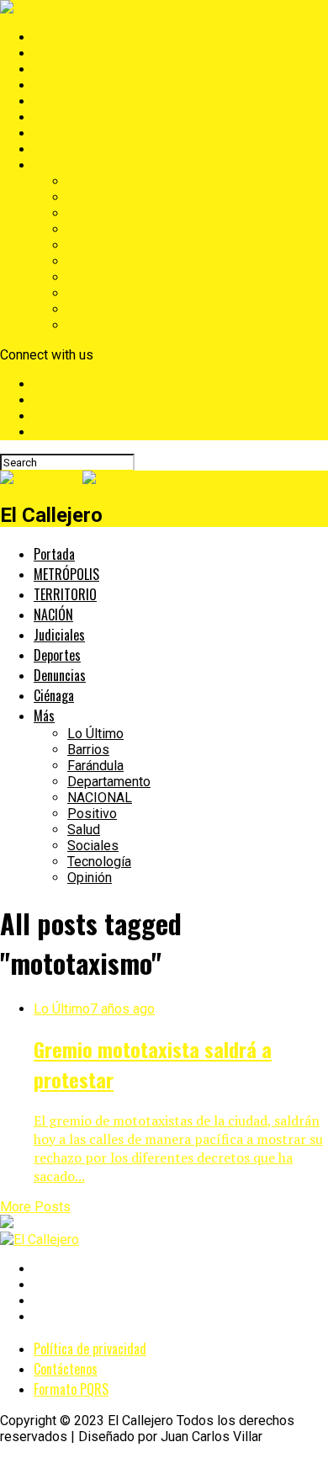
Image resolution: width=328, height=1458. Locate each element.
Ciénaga (57, 149)
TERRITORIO (71, 69)
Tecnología (99, 309)
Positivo (92, 261)
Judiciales (64, 101)
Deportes (61, 117)
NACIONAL (99, 245)
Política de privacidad (90, 1348)
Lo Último (95, 181)
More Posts (35, 1207)
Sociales (93, 293)
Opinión (89, 325)
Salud (83, 277)
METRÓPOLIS (75, 53)
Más (47, 165)
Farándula (95, 213)
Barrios (88, 197)
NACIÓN (58, 85)
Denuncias (64, 133)
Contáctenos (66, 1369)
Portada (57, 37)
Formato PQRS (71, 1389)
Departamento (109, 229)
